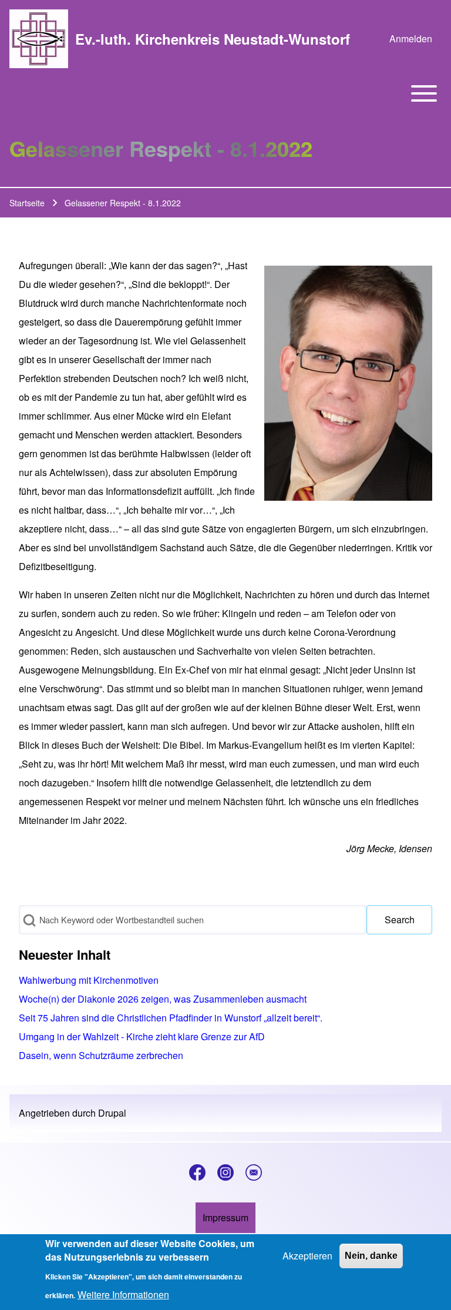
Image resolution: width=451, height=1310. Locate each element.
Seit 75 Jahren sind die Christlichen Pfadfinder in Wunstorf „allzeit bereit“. (170, 1017)
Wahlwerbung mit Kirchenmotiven (89, 980)
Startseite (27, 203)
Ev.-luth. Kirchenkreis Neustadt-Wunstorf (212, 39)
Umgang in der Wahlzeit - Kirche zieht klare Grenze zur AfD (142, 1036)
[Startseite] (38, 38)
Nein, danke (371, 1256)
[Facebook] (197, 1172)
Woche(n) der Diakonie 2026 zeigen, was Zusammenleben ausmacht (163, 999)
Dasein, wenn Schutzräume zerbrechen (101, 1055)
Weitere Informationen (123, 1294)
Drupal (112, 1113)
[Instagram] (225, 1172)
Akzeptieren (307, 1255)
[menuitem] (411, 38)
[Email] (253, 1172)
